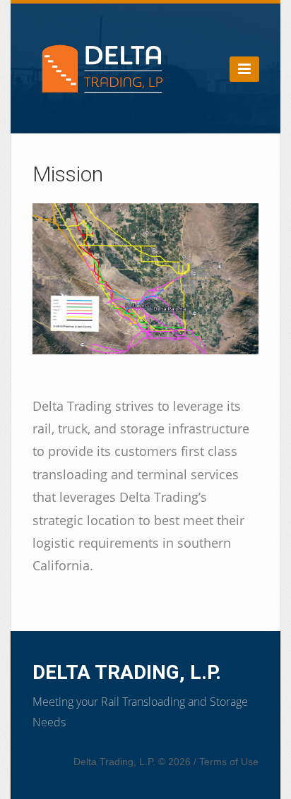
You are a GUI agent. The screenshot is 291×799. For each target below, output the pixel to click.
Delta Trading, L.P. (126, 672)
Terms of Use (229, 761)
